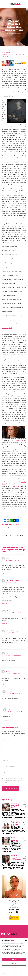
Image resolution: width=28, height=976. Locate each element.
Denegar (14, 963)
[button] (25, 940)
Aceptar (14, 959)
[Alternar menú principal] (2, 4)
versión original (6, 328)
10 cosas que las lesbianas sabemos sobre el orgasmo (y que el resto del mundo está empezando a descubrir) (13, 813)
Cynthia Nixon (18, 440)
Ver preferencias (14, 968)
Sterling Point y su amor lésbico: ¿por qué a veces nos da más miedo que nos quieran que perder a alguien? (13, 866)
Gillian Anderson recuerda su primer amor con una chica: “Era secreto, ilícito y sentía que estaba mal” (12, 846)
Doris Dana (15, 486)
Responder (4, 573)
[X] (14, 520)
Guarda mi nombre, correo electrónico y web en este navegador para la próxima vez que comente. (13, 780)
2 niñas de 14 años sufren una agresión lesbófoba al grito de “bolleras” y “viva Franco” (13, 830)
